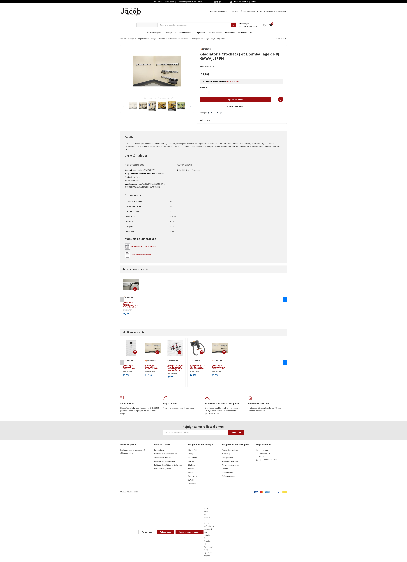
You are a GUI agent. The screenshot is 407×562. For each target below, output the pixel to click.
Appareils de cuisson (230, 450)
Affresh (191, 472)
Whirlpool (192, 454)
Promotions (159, 450)
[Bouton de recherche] (233, 25)
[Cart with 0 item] (270, 24)
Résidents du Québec (162, 469)
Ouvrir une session (246, 26)
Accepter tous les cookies (189, 532)
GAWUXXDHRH (150, 371)
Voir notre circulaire (241, 2)
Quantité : (204, 87)
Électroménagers (154, 32)
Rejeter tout (165, 532)
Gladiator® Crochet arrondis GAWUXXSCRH (219, 367)
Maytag (191, 461)
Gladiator (191, 465)
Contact (253, 2)
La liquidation (227, 472)
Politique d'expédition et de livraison (168, 465)
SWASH (191, 480)
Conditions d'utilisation (163, 458)
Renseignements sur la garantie (143, 246)
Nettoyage (226, 454)
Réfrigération (227, 458)
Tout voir (192, 484)
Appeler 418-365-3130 (268, 460)
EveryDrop (192, 476)
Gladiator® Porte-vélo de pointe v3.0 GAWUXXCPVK (198, 367)
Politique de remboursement (165, 454)
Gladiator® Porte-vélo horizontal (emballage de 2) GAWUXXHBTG (175, 368)
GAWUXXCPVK (194, 371)
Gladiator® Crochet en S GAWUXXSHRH (129, 367)
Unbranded (192, 458)
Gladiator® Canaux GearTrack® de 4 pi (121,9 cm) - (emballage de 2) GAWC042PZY (130, 305)
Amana (191, 469)
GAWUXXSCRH (216, 371)
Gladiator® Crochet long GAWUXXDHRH (151, 367)
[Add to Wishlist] (280, 99)
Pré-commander (228, 476)
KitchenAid (192, 450)
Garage (225, 469)
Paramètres (147, 532)
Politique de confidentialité (164, 461)
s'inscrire (257, 26)
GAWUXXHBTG (172, 373)
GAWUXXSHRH (127, 371)
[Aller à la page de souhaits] (264, 24)
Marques (169, 32)
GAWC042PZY (127, 310)
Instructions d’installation (141, 255)
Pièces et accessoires (230, 465)
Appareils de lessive (230, 461)
